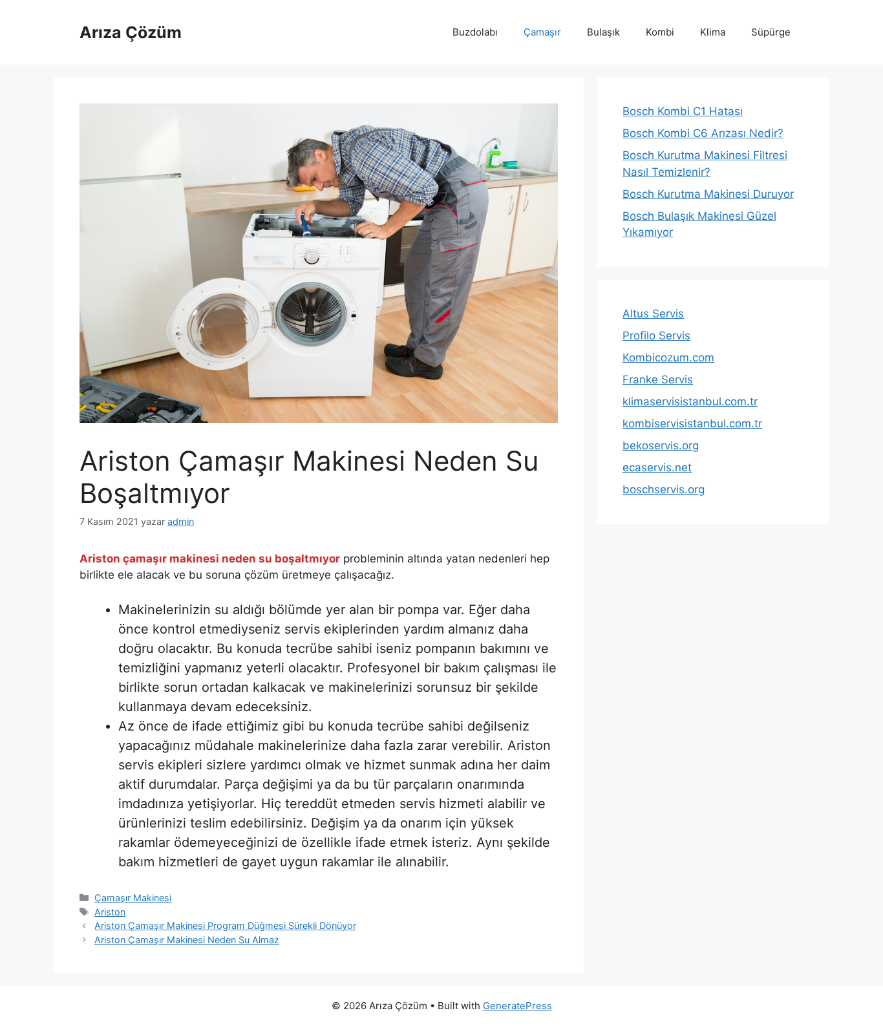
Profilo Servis (656, 335)
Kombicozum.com (668, 357)
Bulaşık (603, 32)
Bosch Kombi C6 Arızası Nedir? (702, 133)
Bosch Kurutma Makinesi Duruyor (708, 193)
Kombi (660, 32)
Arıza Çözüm (131, 32)
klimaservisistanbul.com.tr (690, 401)
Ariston (109, 911)
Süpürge (771, 32)
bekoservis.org (660, 445)
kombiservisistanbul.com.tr (692, 423)
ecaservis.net (657, 467)
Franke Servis (657, 379)
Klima (712, 32)
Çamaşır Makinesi (132, 897)
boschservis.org (663, 489)
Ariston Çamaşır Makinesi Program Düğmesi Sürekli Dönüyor (225, 925)
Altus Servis (653, 313)
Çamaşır (542, 32)
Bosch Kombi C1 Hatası (682, 111)
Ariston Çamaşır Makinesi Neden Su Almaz (186, 939)
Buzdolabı (475, 32)
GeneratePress (517, 1005)
